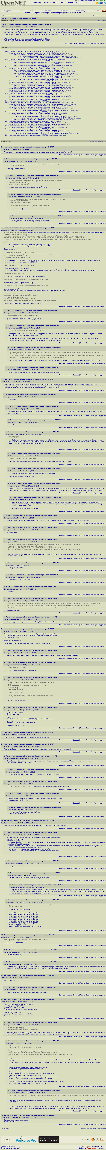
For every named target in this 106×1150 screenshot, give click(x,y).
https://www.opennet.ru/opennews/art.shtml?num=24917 (30, 41)
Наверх (88, 155)
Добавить (82, 1148)
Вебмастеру (101, 1148)
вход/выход (81, 11)
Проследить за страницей (10, 1148)
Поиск (78, 3)
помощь (21, 11)
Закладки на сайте (8, 1146)
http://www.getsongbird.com (38, 737)
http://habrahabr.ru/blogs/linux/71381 (22, 476)
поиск (32, 11)
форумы (7, 11)
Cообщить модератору (98, 43)
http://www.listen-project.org (91, 29)
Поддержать (91, 1148)
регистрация (91, 0)
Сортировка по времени (95, 141)
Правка (88, 43)
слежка (96, 11)
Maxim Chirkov (99, 1146)
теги (82, 3)
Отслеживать (101, 20)
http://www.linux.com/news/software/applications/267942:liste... (48, 29)
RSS (104, 141)
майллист (63, 11)
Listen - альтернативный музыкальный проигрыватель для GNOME (26, 51)
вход (86, 0)
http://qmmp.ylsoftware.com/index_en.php (36, 849)
